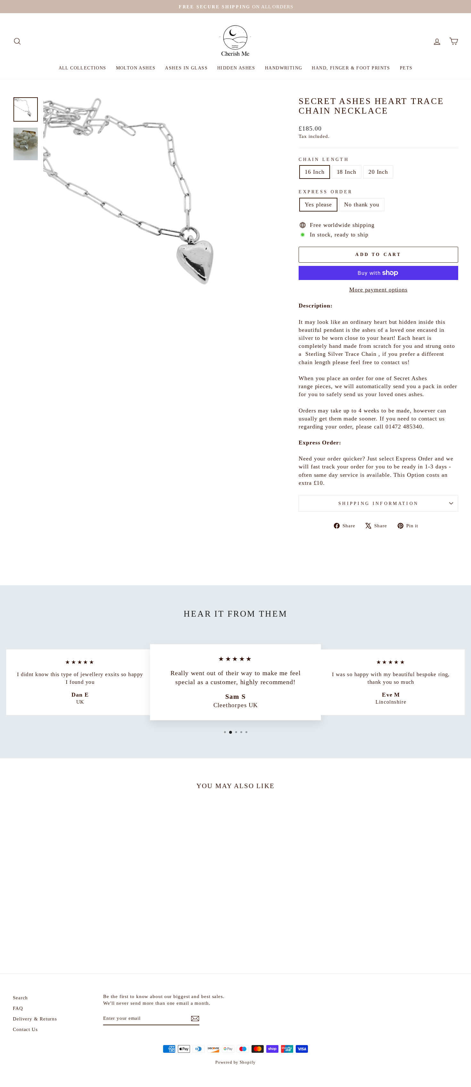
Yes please (318, 204)
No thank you (361, 204)
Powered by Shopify (235, 1062)
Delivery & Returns (35, 1018)
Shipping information (378, 503)
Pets (406, 68)
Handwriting (283, 68)
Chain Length (324, 159)
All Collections (82, 68)
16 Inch (314, 172)
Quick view (66, 904)
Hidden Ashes (236, 68)
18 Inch (346, 172)
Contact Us (25, 1029)
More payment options (378, 289)
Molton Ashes (136, 68)
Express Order (325, 191)
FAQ (18, 1008)
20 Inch (378, 172)
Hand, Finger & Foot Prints (351, 68)
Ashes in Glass (186, 68)
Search (20, 997)
